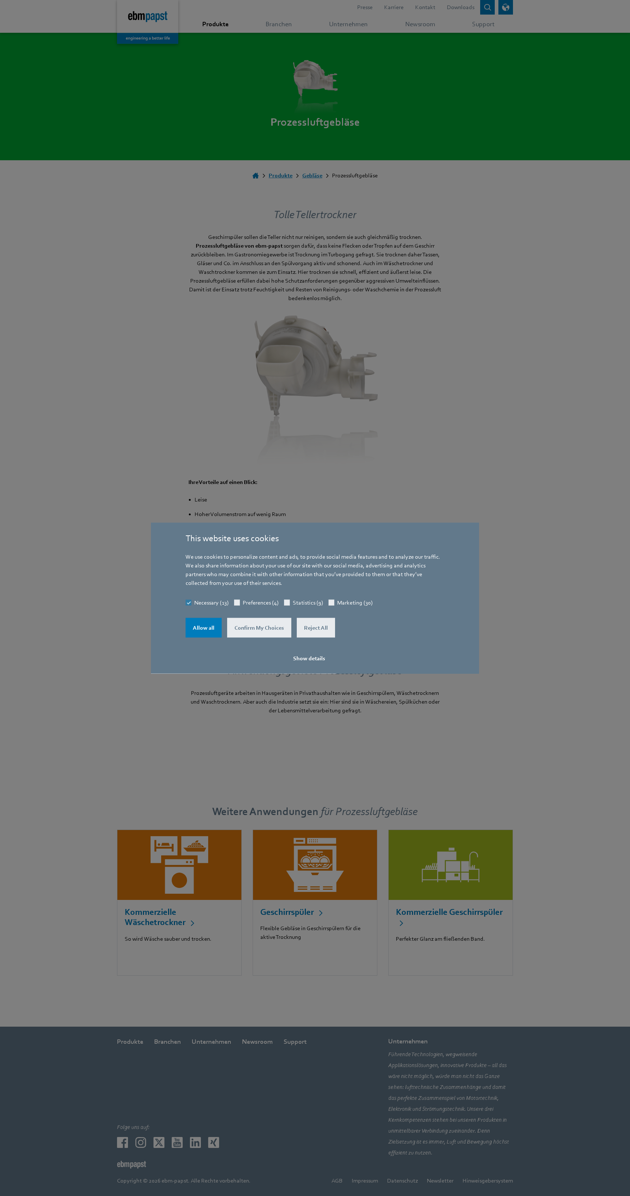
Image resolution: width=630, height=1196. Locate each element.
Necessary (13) (211, 602)
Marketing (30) (355, 602)
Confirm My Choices (259, 628)
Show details (309, 658)
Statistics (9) (308, 602)
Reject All (316, 628)
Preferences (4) (261, 602)
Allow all (203, 628)
